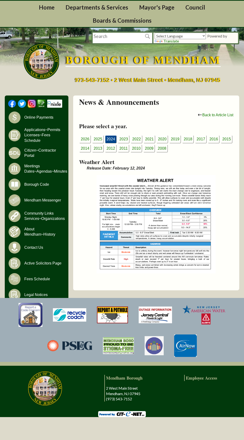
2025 (98, 139)
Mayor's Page (156, 7)
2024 (111, 139)
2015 (226, 139)
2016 (213, 139)
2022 (136, 139)
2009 (149, 148)
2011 (123, 148)
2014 (85, 148)
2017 (201, 139)
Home (47, 7)
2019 (175, 139)
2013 (98, 148)
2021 (149, 139)
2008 (162, 148)
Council (195, 7)
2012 (111, 148)
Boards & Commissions (122, 20)
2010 (136, 148)
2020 (162, 139)
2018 (188, 139)
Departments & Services (97, 7)
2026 (85, 139)
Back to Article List (217, 115)
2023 (123, 139)
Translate (171, 41)
